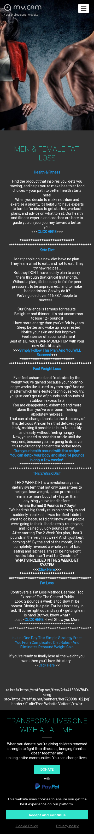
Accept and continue (47, 815)
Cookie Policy (27, 826)
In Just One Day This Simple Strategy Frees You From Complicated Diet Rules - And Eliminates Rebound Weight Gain (47, 642)
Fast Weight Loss (47, 369)
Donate (47, 769)
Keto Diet (47, 250)
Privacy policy (67, 826)
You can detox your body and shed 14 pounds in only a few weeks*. (47, 457)
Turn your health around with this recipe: (47, 451)
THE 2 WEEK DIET (47, 473)
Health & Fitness (47, 172)
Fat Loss (47, 583)
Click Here (47, 569)
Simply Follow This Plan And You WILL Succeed (50, 352)
